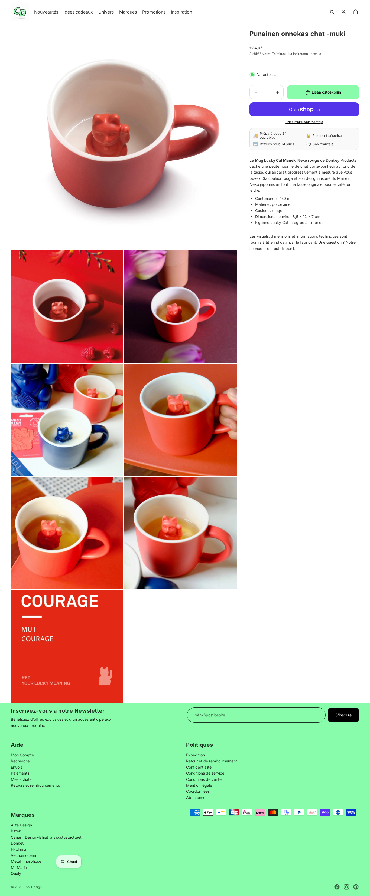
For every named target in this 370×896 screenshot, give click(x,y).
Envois (16, 767)
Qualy (16, 873)
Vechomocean (23, 855)
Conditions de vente (204, 779)
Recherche (20, 761)
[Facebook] (337, 887)
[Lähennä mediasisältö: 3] (180, 306)
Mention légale (199, 785)
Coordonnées (198, 791)
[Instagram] (346, 887)
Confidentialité (199, 767)
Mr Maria (19, 867)
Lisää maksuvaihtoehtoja (304, 122)
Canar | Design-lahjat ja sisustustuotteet (46, 837)
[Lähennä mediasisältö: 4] (67, 420)
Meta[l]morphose (26, 861)
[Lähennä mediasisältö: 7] (180, 533)
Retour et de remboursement (211, 761)
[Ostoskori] (355, 12)
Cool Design (32, 887)
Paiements (20, 773)
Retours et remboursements (35, 785)
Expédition (195, 755)
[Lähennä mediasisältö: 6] (67, 533)
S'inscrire (343, 715)
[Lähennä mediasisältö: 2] (67, 306)
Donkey (17, 843)
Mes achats (21, 779)
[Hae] (332, 12)
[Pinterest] (356, 887)
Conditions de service (205, 773)
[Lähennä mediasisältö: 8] (67, 646)
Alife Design (21, 825)
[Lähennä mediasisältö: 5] (180, 420)
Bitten (16, 831)
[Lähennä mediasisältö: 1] (124, 136)
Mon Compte (22, 755)
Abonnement (197, 797)
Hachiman (19, 849)
